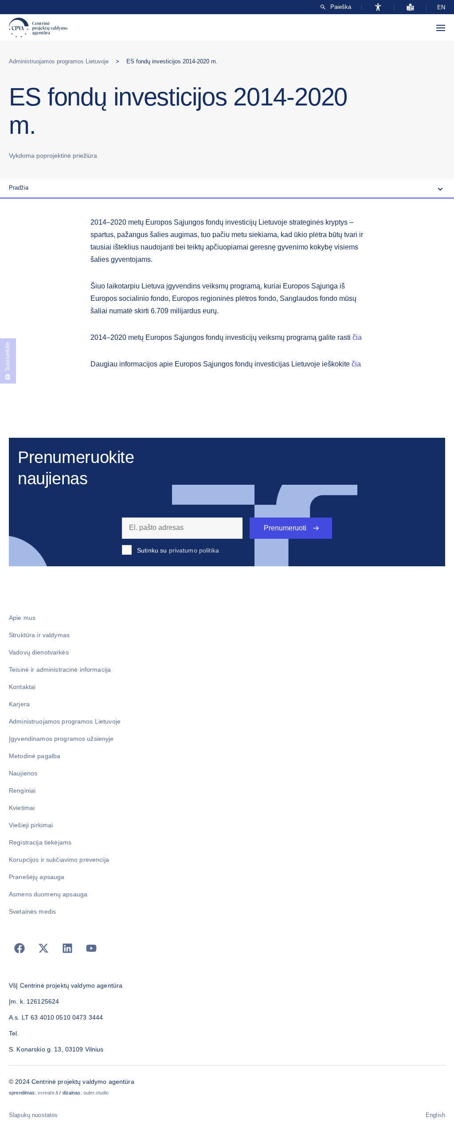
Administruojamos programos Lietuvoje (59, 61)
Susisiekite (7, 356)
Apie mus (22, 617)
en (441, 7)
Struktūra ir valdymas (39, 634)
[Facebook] (19, 948)
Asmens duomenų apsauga (48, 894)
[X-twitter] (43, 948)
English (435, 1115)
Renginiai (22, 790)
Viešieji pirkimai (31, 825)
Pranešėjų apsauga (36, 876)
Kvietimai (22, 807)
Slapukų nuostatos (33, 1115)
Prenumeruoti (285, 528)
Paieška (340, 7)
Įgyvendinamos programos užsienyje (61, 738)
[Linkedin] (67, 948)
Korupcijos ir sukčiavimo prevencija (59, 859)
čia (357, 337)
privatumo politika (194, 550)
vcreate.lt (48, 1092)
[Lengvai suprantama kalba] (410, 7)
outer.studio (96, 1092)
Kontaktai (22, 686)
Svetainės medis (32, 911)
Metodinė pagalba (34, 755)
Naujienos (23, 773)
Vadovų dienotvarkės (39, 652)
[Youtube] (91, 948)
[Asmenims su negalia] (378, 7)
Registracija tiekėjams (40, 842)
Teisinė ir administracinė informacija (60, 669)
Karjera (19, 704)
